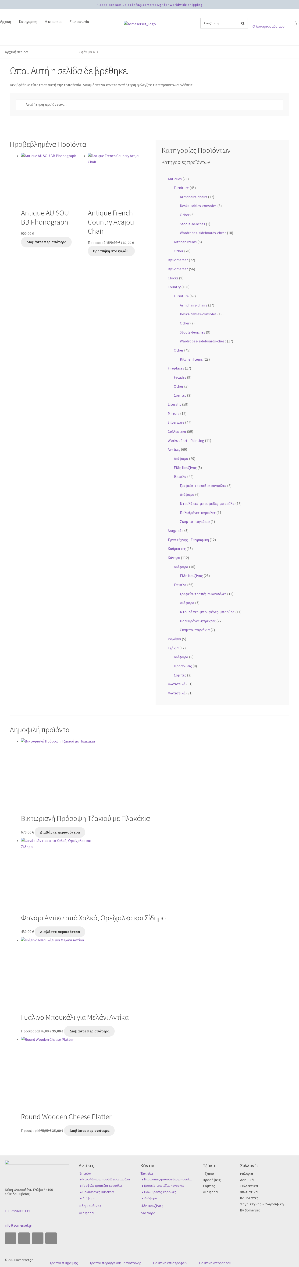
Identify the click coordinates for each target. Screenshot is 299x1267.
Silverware (176, 422)
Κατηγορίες (28, 22)
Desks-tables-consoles (198, 205)
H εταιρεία (53, 22)
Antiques (175, 178)
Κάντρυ (174, 557)
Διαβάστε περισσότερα (46, 241)
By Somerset (178, 259)
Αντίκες (174, 449)
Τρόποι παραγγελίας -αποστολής (115, 1263)
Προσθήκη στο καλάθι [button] (111, 251)
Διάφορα (181, 458)
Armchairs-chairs (193, 196)
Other (184, 214)
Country (174, 287)
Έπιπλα (180, 476)
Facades (180, 377)
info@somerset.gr (18, 1225)
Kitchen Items (185, 241)
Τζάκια (173, 648)
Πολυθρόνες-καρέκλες (198, 512)
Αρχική (5, 22)
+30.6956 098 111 (171, 11)
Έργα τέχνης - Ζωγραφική (188, 539)
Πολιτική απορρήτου (215, 1263)
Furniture (181, 187)
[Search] (243, 23)
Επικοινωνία (79, 22)
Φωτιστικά (176, 684)
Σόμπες (180, 395)
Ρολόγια (174, 639)
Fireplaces (176, 368)
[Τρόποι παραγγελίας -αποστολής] (91, 1258)
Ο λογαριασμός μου (269, 26)
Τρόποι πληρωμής (64, 1263)
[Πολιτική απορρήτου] (200, 1258)
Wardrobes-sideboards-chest (203, 232)
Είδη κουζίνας (90, 1206)
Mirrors (173, 413)
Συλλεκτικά (249, 1186)
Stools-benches (192, 224)
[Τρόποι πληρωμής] (51, 1258)
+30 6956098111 (17, 1211)
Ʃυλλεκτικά (177, 431)
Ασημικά (175, 530)
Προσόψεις (183, 666)
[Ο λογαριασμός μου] (254, 21)
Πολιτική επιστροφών (170, 1263)
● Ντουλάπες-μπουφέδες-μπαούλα (105, 1179)
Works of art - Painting (186, 440)
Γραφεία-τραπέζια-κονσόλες (203, 485)
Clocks (173, 278)
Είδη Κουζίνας (185, 467)
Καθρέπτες (177, 548)
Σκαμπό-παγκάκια (195, 521)
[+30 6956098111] (6, 1205)
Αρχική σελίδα (16, 51)
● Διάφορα (87, 1198)
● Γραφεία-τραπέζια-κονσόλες (101, 1185)
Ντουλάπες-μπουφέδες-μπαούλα (207, 503)
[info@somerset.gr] (6, 1220)
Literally (174, 404)
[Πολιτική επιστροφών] (154, 1258)
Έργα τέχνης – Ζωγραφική (262, 1204)
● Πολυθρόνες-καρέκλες (97, 1192)
